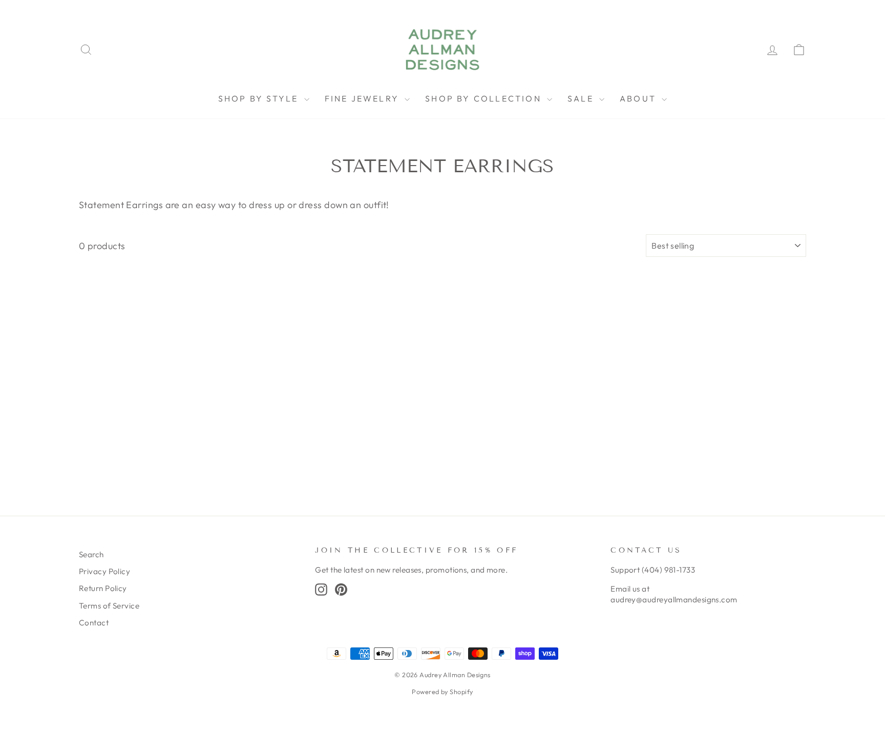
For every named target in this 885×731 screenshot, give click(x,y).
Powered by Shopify (442, 691)
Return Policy (103, 588)
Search (91, 554)
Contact (94, 622)
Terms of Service (109, 606)
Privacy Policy (104, 571)
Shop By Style (260, 98)
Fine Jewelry (364, 98)
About (639, 98)
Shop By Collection (484, 98)
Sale (582, 98)
